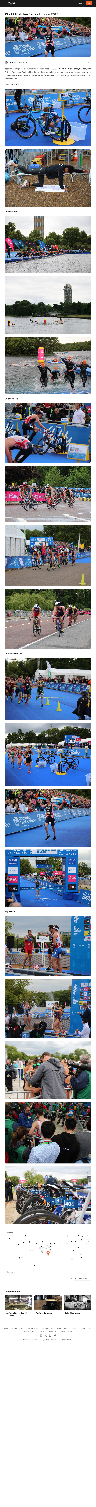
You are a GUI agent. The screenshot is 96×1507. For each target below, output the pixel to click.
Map (6, 1328)
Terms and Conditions (56, 1331)
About (34, 1331)
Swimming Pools (32, 1328)
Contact (42, 1331)
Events (66, 1328)
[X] (45, 1335)
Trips (74, 1328)
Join (89, 3)
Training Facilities (47, 1328)
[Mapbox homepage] (11, 1272)
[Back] (2, 3)
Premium (26, 1331)
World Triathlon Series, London (72, 69)
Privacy (71, 1331)
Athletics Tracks (17, 1328)
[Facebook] (55, 1335)
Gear (90, 1328)
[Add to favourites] (89, 62)
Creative (82, 1328)
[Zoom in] (88, 1238)
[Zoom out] (88, 1241)
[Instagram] (41, 1335)
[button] (50, 1246)
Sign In (80, 3)
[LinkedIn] (50, 1335)
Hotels (59, 1328)
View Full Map (84, 1278)
